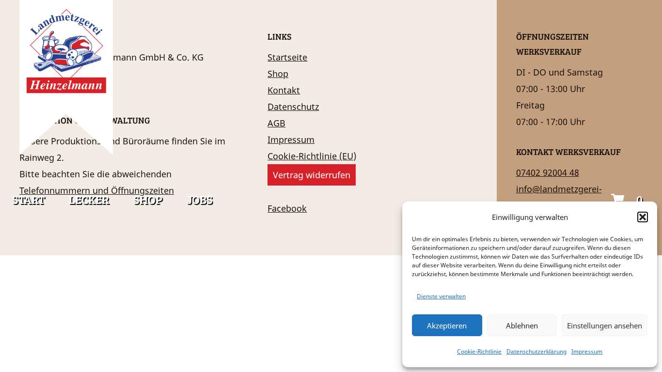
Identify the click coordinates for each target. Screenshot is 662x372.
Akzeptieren (447, 325)
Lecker (89, 199)
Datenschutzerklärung (536, 351)
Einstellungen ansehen (604, 325)
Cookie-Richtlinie (479, 351)
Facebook (287, 208)
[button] (642, 217)
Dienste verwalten (441, 296)
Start (28, 199)
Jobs (200, 199)
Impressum (586, 351)
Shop (147, 199)
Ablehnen (522, 325)
